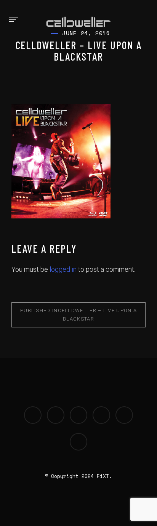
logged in (63, 269)
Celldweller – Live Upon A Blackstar (78, 315)
